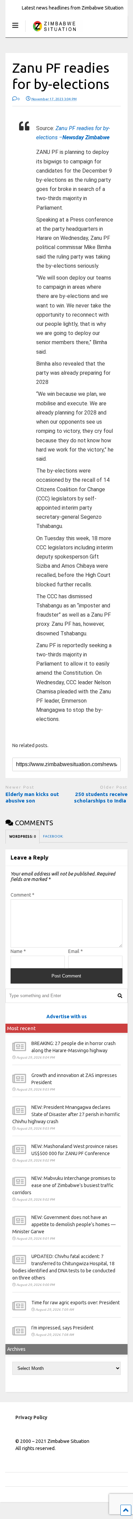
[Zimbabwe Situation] (54, 32)
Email (75, 951)
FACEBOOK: (53, 836)
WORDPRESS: (22, 836)
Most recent (21, 1028)
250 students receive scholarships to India (101, 797)
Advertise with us (66, 1016)
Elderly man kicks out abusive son (32, 797)
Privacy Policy (31, 1417)
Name (18, 951)
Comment (22, 895)
